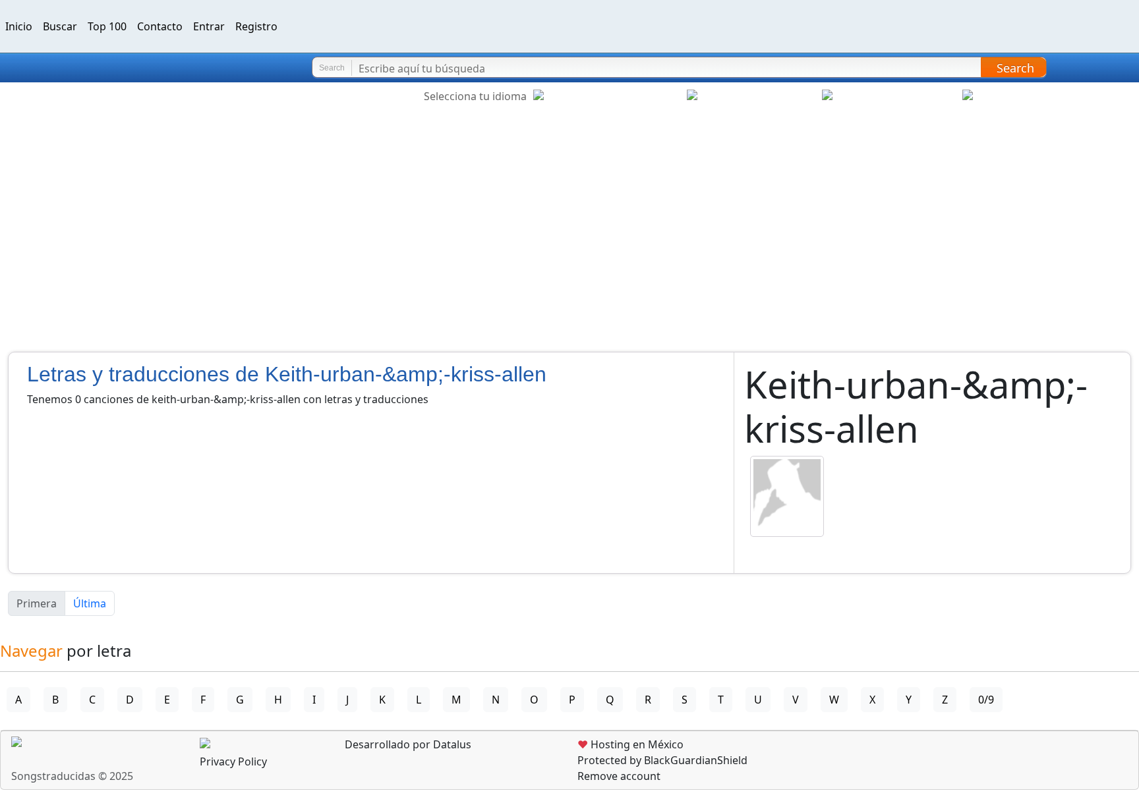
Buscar (60, 26)
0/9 (986, 699)
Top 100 (107, 26)
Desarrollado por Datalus (406, 744)
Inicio (18, 26)
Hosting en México (630, 744)
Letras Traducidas (88, 68)
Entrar (209, 26)
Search (1015, 68)
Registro (256, 26)
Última (89, 603)
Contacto (160, 26)
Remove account (618, 776)
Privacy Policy (233, 761)
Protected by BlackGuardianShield (662, 760)
